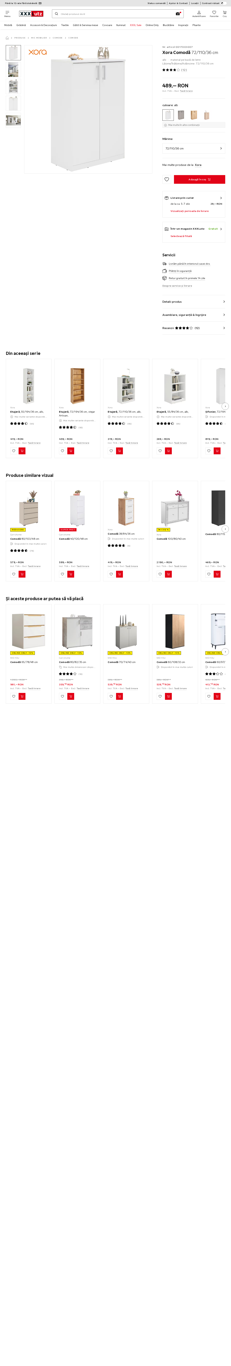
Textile (65, 25)
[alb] (168, 115)
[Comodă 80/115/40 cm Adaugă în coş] (217, 574)
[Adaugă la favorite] (166, 179)
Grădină (21, 25)
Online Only (152, 25)
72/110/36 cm (174, 148)
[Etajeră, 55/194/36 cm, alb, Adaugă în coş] (22, 450)
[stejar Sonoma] (206, 115)
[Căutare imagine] (177, 13)
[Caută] (56, 13)
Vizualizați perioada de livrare (190, 211)
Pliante (197, 25)
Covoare (107, 25)
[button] (13, 52)
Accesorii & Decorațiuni (43, 25)
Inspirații (183, 25)
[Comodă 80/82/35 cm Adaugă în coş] (70, 696)
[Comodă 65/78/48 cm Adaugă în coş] (22, 696)
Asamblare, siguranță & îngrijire (184, 315)
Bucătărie (168, 25)
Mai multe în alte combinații (184, 125)
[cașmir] (181, 115)
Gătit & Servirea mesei (85, 25)
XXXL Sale (135, 25)
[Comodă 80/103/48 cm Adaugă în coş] (22, 574)
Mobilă (8, 25)
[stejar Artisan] (193, 115)
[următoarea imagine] (225, 406)
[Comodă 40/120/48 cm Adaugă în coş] (70, 574)
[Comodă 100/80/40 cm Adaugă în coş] (168, 574)
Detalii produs (172, 301)
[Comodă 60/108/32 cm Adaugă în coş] (168, 696)
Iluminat (121, 25)
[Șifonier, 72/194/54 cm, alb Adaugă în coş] (217, 450)
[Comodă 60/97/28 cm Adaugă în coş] (217, 696)
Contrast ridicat (210, 3)
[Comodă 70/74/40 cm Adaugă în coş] (119, 696)
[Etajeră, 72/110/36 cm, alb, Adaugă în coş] (119, 450)
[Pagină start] (7, 37)
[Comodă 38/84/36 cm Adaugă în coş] (119, 574)
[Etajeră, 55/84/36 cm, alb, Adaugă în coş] (168, 450)
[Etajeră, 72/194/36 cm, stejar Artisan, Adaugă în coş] (70, 450)
